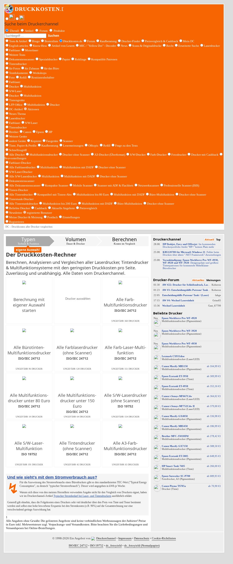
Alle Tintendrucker (21, 194)
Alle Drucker (17, 154)
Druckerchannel (106, 538)
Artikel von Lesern (63, 45)
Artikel (29, 30)
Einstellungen (71, 217)
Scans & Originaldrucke (147, 45)
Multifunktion (32, 86)
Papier (66, 59)
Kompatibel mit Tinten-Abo (54, 194)
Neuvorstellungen (15, 158)
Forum (44, 30)
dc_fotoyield (114, 545)
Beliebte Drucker (19, 208)
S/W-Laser (31, 123)
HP (50, 132)
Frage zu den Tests (126, 145)
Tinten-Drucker (18, 190)
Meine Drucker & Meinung (26, 217)
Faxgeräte (52, 141)
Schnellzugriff (18, 150)
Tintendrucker (18, 64)
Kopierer (36, 141)
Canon (27, 132)
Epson (40, 132)
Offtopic (93, 145)
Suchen (53, 36)
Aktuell (209, 239)
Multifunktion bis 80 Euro (92, 194)
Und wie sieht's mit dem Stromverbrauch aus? (52, 477)
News (124, 45)
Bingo (36, 41)
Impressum (125, 538)
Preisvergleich (88, 208)
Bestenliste (51, 41)
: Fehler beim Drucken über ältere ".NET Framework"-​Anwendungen (192, 253)
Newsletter (15, 212)
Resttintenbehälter (42, 77)
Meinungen (213, 280)
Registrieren (16, 221)
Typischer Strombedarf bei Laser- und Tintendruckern (82, 496)
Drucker (14, 86)
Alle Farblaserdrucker (22, 167)
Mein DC (188, 41)
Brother (13, 132)
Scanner (68, 141)
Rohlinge (80, 59)
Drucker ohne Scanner (76, 154)
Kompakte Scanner (56, 185)
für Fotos (14, 68)
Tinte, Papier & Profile (23, 145)
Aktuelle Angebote (63, 208)
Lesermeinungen (73, 145)
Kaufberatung (108, 41)
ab (213, 366)
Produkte (59, 30)
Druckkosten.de (72, 41)
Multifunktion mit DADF (78, 167)
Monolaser (31, 50)
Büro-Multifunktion (161, 194)
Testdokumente (18, 73)
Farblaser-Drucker (20, 162)
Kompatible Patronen (104, 59)
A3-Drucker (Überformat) (109, 154)
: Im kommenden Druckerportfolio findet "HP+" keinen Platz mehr (189, 245)
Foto (12, 77)
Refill (23, 77)
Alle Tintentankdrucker (23, 203)
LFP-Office (16, 104)
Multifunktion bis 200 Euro (60, 203)
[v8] (93, 538)
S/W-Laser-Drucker (20, 172)
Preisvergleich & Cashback (161, 41)
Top (218, 239)
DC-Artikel (16, 109)
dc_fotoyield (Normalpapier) (142, 545)
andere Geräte (17, 141)
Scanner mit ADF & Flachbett (115, 185)
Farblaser (14, 50)
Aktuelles (198, 280)
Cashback (41, 208)
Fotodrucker (178, 154)
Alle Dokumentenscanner (24, 185)
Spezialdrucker (48, 59)
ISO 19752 (96, 545)
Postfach (52, 217)
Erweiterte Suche (188, 45)
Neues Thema (17, 113)
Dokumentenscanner (21, 59)
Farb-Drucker (158, 154)
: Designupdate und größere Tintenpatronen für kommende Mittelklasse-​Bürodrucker (190, 264)
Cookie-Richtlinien (164, 538)
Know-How (40, 45)
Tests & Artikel (18, 41)
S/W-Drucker (138, 154)
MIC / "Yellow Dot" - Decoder (97, 45)
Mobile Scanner (83, 185)
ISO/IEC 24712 (78, 545)
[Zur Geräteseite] (157, 325)
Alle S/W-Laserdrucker (23, 176)
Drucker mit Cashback (204, 154)
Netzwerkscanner (148, 185)
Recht (170, 45)
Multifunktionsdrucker (44, 154)
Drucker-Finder (131, 41)
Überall (14, 30)
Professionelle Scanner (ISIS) (181, 185)
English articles (18, 45)
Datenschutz (141, 538)
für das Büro (51, 68)
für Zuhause (32, 68)
